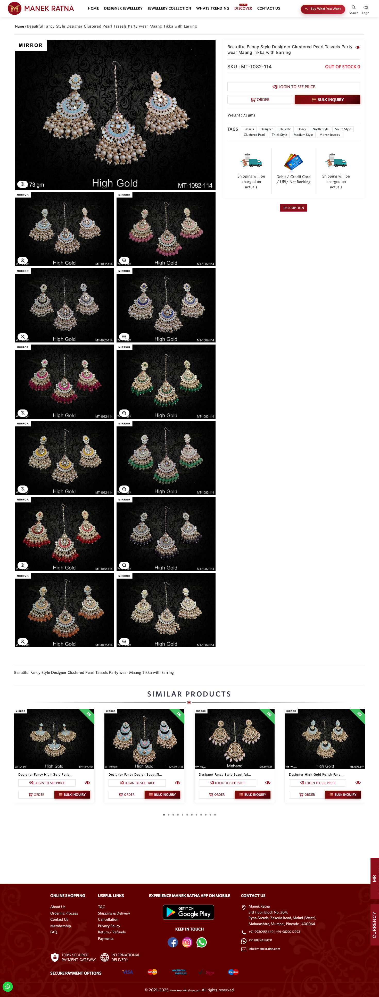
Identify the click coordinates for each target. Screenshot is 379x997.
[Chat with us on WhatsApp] (7, 986)
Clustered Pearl (254, 135)
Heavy (302, 129)
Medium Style (303, 135)
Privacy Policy (109, 926)
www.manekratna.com (185, 990)
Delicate (285, 129)
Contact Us (59, 919)
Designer (267, 129)
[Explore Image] (23, 184)
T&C (101, 906)
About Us (57, 906)
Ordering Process (64, 913)
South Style (343, 129)
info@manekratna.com (264, 949)
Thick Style (279, 135)
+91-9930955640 (261, 932)
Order (263, 99)
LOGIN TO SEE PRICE (297, 86)
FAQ (53, 932)
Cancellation (108, 919)
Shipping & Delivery (114, 913)
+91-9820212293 (288, 932)
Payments (106, 938)
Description (293, 208)
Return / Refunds (112, 932)
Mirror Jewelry (329, 135)
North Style (320, 129)
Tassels (249, 129)
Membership (60, 926)
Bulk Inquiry (331, 99)
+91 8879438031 (260, 940)
